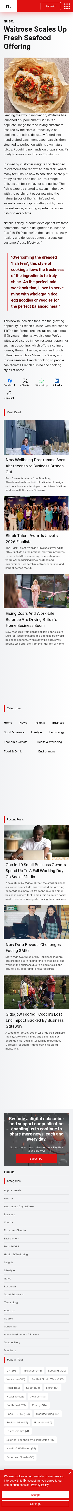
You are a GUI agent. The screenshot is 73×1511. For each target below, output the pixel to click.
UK (12, 1370)
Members (10, 1350)
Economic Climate (15, 1230)
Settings (35, 1504)
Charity (8, 1222)
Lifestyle (9, 1270)
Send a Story (12, 1342)
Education (44, 1422)
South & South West (48, 1379)
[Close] (67, 1476)
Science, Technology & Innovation (31, 1439)
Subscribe (10, 1326)
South (34, 1387)
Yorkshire (16, 1379)
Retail (14, 1387)
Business (9, 1214)
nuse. (9, 20)
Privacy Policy (40, 1485)
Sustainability (18, 1422)
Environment (11, 1238)
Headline (16, 1396)
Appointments (12, 1190)
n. (8, 6)
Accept (35, 1495)
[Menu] (67, 6)
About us (9, 1310)
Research (10, 1286)
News (7, 1278)
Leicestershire (19, 1431)
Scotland (58, 1370)
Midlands (34, 1370)
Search (8, 1318)
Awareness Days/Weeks (19, 1206)
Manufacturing (49, 1413)
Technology (11, 1302)
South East (17, 1405)
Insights (9, 1262)
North (53, 1387)
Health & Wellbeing (16, 1254)
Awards (9, 1198)
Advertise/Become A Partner (21, 1334)
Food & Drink (12, 1246)
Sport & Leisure (14, 1294)
